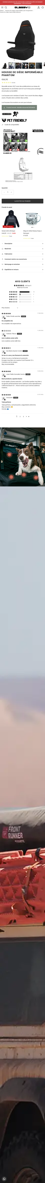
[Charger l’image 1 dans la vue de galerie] (22, 39)
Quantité (5, 188)
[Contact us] (4, 1178)
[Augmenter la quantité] (12, 192)
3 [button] (23, 416)
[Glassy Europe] (22, 7)
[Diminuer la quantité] (3, 192)
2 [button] (20, 416)
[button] (13, 292)
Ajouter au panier (22, 201)
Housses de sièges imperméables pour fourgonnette (19, 10)
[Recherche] (7, 7)
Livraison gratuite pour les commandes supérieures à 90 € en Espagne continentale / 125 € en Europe (22, 2)
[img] (6, 313)
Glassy (2, 10)
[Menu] (2, 7)
